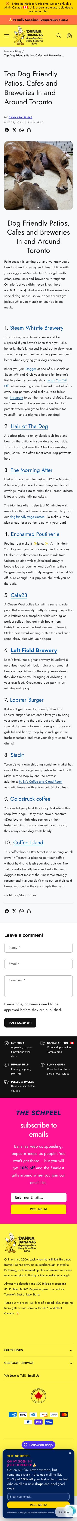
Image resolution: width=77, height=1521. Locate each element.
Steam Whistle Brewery (36, 328)
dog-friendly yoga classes (27, 516)
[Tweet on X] (14, 129)
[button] (7, 35)
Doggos (31, 369)
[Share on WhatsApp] (21, 129)
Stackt (17, 755)
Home (8, 51)
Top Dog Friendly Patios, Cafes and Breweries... (34, 55)
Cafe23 (19, 595)
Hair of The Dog (29, 426)
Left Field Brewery (34, 650)
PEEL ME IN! (38, 1209)
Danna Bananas (20, 117)
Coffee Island (28, 842)
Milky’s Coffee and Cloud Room (40, 781)
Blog (18, 51)
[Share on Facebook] (6, 129)
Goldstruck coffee (30, 799)
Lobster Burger (27, 700)
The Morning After (32, 470)
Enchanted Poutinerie (35, 534)
